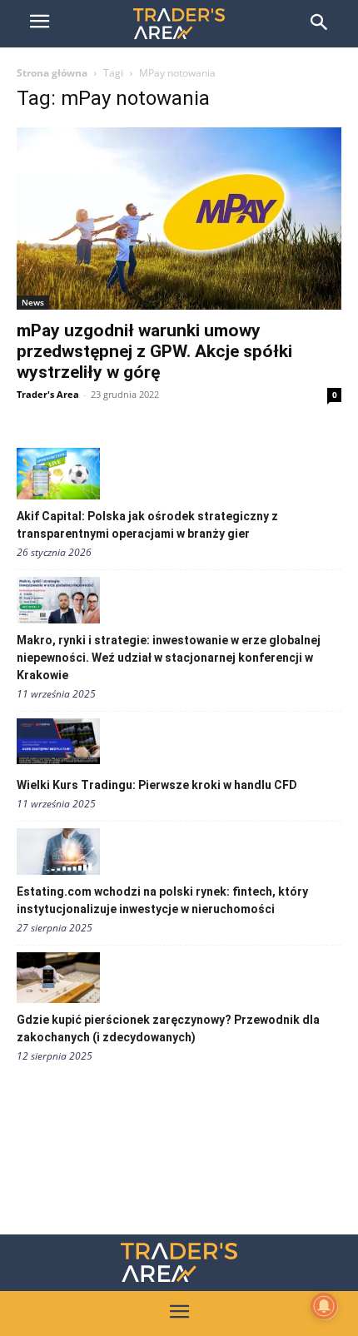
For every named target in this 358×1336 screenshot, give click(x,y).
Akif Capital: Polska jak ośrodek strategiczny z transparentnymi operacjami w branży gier (147, 524)
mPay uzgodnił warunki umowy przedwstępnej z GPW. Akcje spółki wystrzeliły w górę (154, 351)
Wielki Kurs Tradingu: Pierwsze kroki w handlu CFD (157, 785)
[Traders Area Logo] (179, 1262)
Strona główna (52, 73)
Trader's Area (48, 394)
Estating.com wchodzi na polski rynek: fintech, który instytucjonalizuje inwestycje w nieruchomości (162, 900)
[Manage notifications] (324, 1306)
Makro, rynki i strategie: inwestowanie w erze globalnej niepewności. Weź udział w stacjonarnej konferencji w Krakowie (169, 657)
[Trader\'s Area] (179, 23)
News (33, 302)
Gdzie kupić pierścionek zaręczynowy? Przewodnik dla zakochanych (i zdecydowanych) (168, 1028)
